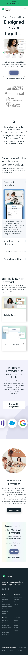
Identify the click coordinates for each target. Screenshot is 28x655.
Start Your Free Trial (14, 557)
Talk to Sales (14, 72)
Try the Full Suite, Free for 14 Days (14, 78)
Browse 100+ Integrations (14, 405)
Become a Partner (14, 510)
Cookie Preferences (18, 627)
